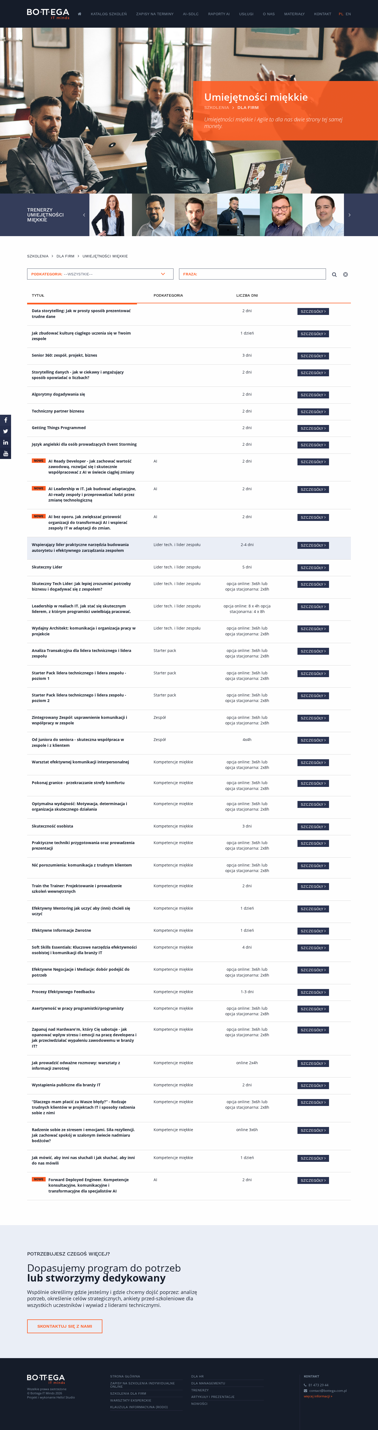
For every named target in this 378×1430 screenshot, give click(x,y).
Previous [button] (84, 215)
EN (348, 14)
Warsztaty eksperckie (130, 1400)
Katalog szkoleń (109, 14)
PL (341, 14)
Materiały (294, 14)
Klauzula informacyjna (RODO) (139, 1407)
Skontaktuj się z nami (64, 1326)
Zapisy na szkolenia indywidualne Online (142, 1385)
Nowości (199, 1403)
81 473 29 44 (318, 1385)
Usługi (246, 14)
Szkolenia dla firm (128, 1393)
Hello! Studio (65, 1397)
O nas (269, 14)
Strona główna (125, 1376)
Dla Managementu (208, 1383)
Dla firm (248, 107)
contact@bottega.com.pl (328, 1390)
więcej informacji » (318, 1396)
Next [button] (349, 215)
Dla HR (197, 1376)
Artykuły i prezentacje (213, 1396)
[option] (110, 215)
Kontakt (322, 14)
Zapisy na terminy (155, 14)
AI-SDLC (191, 14)
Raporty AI (219, 14)
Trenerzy (200, 1390)
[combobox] (100, 274)
